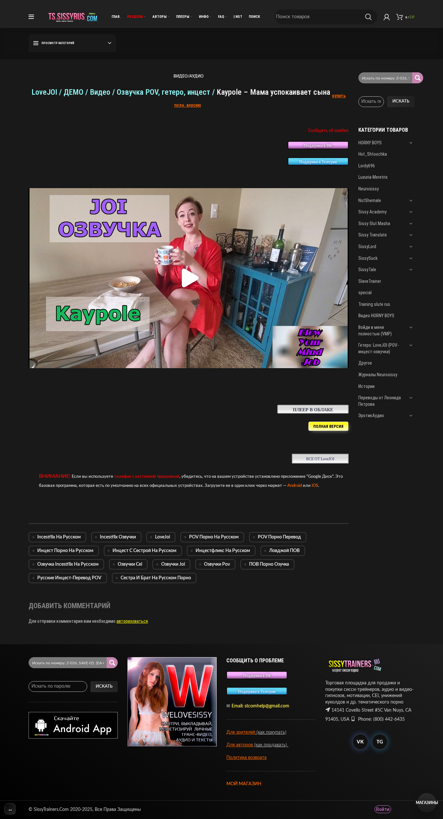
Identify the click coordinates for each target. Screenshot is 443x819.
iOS (315, 485)
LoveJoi (162, 537)
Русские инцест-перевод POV (69, 578)
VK (360, 742)
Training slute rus (374, 304)
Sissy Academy (372, 211)
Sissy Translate (372, 234)
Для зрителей (240, 732)
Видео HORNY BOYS (376, 315)
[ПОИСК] (368, 16)
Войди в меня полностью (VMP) (375, 330)
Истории (366, 386)
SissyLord (367, 246)
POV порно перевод (279, 537)
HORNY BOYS (370, 142)
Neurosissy (368, 188)
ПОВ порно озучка (269, 564)
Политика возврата (246, 757)
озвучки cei (130, 564)
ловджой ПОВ (284, 550)
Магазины (427, 803)
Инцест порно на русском (65, 550)
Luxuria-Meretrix (373, 177)
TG (380, 742)
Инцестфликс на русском (223, 550)
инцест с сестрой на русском (144, 550)
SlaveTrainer (369, 281)
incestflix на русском (59, 537)
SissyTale (367, 269)
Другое (365, 363)
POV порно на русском (214, 537)
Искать (400, 101)
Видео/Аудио (189, 76)
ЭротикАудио (371, 415)
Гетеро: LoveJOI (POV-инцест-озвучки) (378, 348)
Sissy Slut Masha (374, 223)
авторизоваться (132, 621)
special (365, 292)
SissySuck (367, 258)
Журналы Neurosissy (377, 374)
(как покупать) (270, 732)
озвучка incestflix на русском (68, 564)
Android (294, 485)
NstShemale (369, 200)
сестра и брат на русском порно (156, 578)
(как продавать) (271, 745)
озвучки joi (173, 564)
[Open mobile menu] (31, 16)
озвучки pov (217, 564)
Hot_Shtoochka (372, 154)
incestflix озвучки (118, 537)
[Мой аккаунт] (386, 16)
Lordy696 (366, 165)
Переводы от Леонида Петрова (379, 401)
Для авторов (240, 745)
